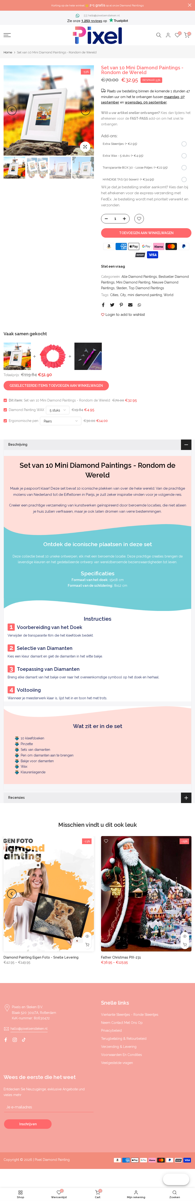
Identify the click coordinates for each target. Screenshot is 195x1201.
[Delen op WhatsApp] (139, 305)
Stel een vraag (113, 266)
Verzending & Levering (118, 1047)
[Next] (85, 110)
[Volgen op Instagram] (15, 1040)
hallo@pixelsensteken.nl (104, 15)
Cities (114, 295)
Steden (121, 288)
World (168, 295)
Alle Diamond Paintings (139, 277)
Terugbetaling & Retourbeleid (123, 1038)
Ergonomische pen (23, 421)
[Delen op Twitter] (112, 305)
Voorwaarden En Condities (121, 1055)
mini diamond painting (145, 295)
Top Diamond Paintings (146, 288)
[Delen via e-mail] (130, 305)
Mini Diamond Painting (133, 282)
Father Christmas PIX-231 (121, 957)
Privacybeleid (111, 1030)
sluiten (5, 5)
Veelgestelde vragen (117, 1063)
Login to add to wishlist (125, 314)
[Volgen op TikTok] (24, 1040)
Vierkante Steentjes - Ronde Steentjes (129, 1015)
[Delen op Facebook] (103, 305)
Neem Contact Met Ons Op (122, 1023)
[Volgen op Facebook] (6, 1040)
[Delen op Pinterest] (121, 305)
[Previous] (12, 110)
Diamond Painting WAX (26, 410)
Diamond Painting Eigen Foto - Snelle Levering (41, 957)
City (123, 295)
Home (8, 52)
